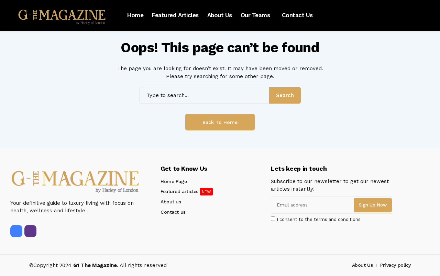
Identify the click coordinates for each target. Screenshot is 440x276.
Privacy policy (395, 265)
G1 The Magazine (95, 265)
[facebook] (16, 231)
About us (171, 201)
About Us (362, 265)
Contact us (173, 212)
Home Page (174, 181)
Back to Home (220, 122)
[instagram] (30, 231)
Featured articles (179, 191)
